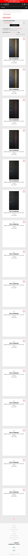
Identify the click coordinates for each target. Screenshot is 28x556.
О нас (14, 531)
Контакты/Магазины (14, 537)
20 (11, 32)
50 (13, 32)
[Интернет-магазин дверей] (6, 4)
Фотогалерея (14, 535)
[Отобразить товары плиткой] (21, 32)
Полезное (14, 539)
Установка (14, 527)
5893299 (14, 543)
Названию (5, 30)
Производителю (13, 30)
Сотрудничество (14, 529)
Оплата (14, 525)
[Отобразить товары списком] (23, 32)
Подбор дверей (6, 17)
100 (16, 32)
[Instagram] (13, 547)
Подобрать (14, 25)
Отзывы (14, 533)
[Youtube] (14, 547)
